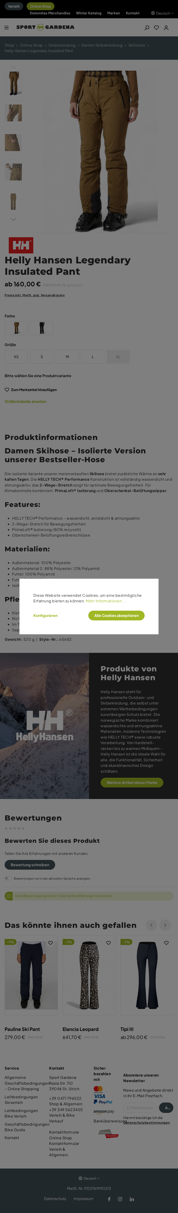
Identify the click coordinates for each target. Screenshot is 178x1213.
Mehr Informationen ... (106, 600)
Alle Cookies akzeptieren (116, 615)
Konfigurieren (45, 615)
